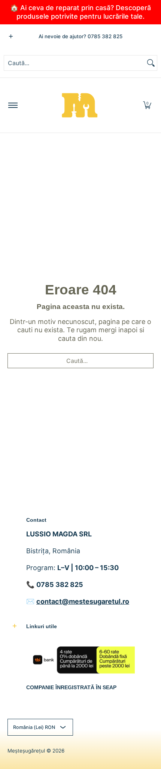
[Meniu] (12, 105)
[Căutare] (151, 62)
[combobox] (74, 62)
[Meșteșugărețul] (79, 105)
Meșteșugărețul (26, 751)
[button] (147, 105)
